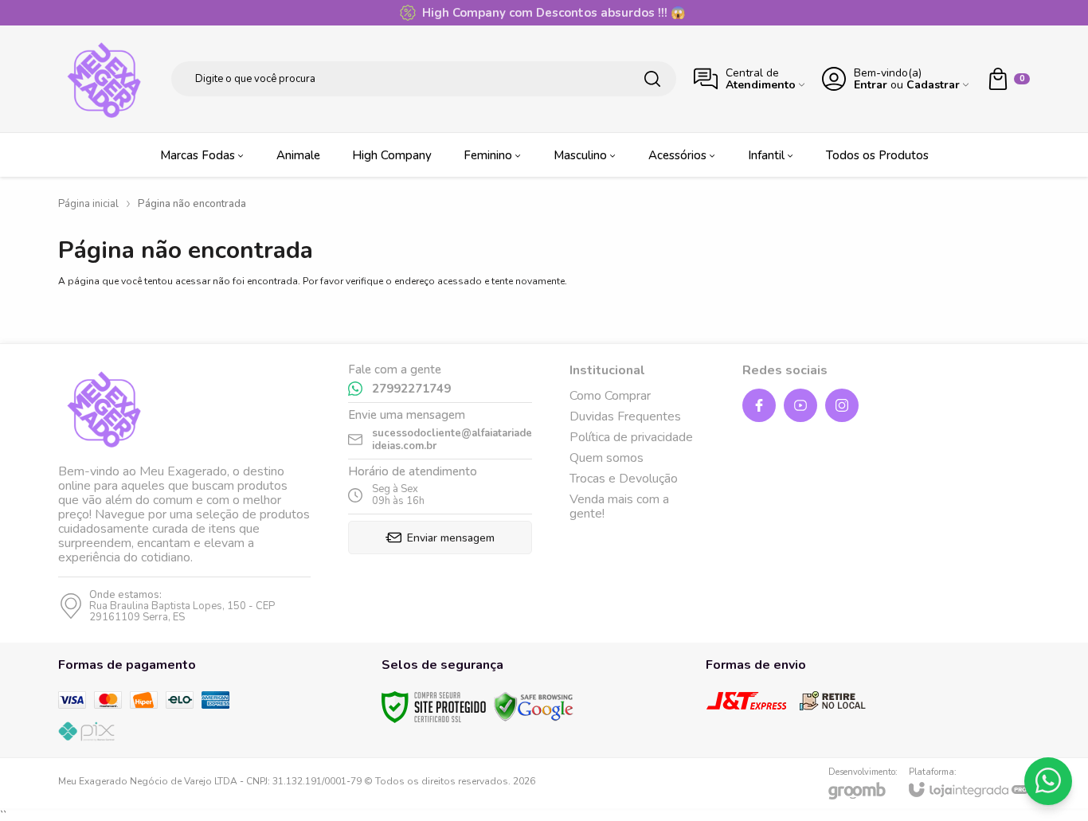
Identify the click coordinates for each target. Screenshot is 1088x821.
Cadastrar (933, 85)
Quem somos (606, 458)
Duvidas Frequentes (625, 416)
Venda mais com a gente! (619, 506)
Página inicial (88, 204)
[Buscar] (652, 78)
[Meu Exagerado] (106, 79)
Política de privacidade (631, 437)
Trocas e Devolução (623, 478)
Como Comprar (610, 396)
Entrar (870, 85)
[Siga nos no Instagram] (842, 405)
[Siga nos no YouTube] (800, 405)
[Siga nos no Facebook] (759, 405)
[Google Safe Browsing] (533, 705)
